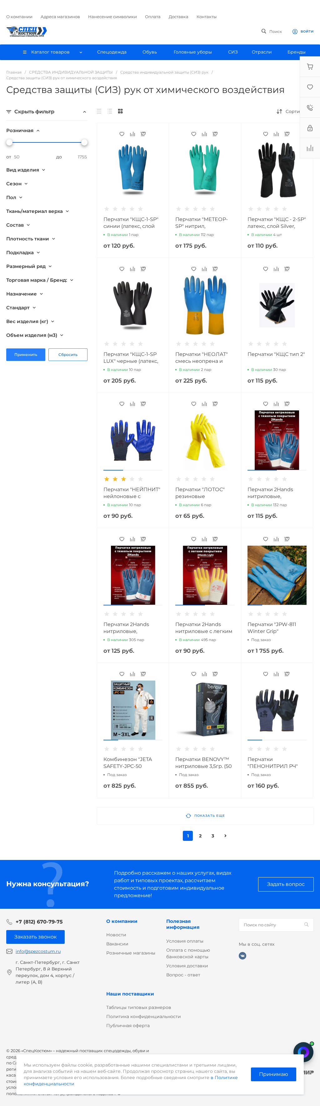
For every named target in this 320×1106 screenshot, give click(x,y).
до (59, 157)
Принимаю (273, 1074)
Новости (116, 935)
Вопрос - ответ (183, 975)
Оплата (153, 16)
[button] (113, 470)
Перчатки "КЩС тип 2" (276, 354)
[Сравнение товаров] (310, 148)
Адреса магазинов (60, 16)
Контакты (207, 16)
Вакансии (117, 944)
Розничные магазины (130, 953)
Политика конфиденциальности (143, 1016)
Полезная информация (182, 924)
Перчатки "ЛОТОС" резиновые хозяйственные (200, 496)
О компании (19, 16)
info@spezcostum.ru (38, 951)
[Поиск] (306, 925)
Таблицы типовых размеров (138, 1007)
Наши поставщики (130, 994)
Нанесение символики (112, 16)
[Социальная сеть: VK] (242, 956)
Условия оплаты (184, 941)
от (8, 157)
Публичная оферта (128, 1025)
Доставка (178, 16)
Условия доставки (187, 966)
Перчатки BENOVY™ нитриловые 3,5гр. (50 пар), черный (203, 766)
